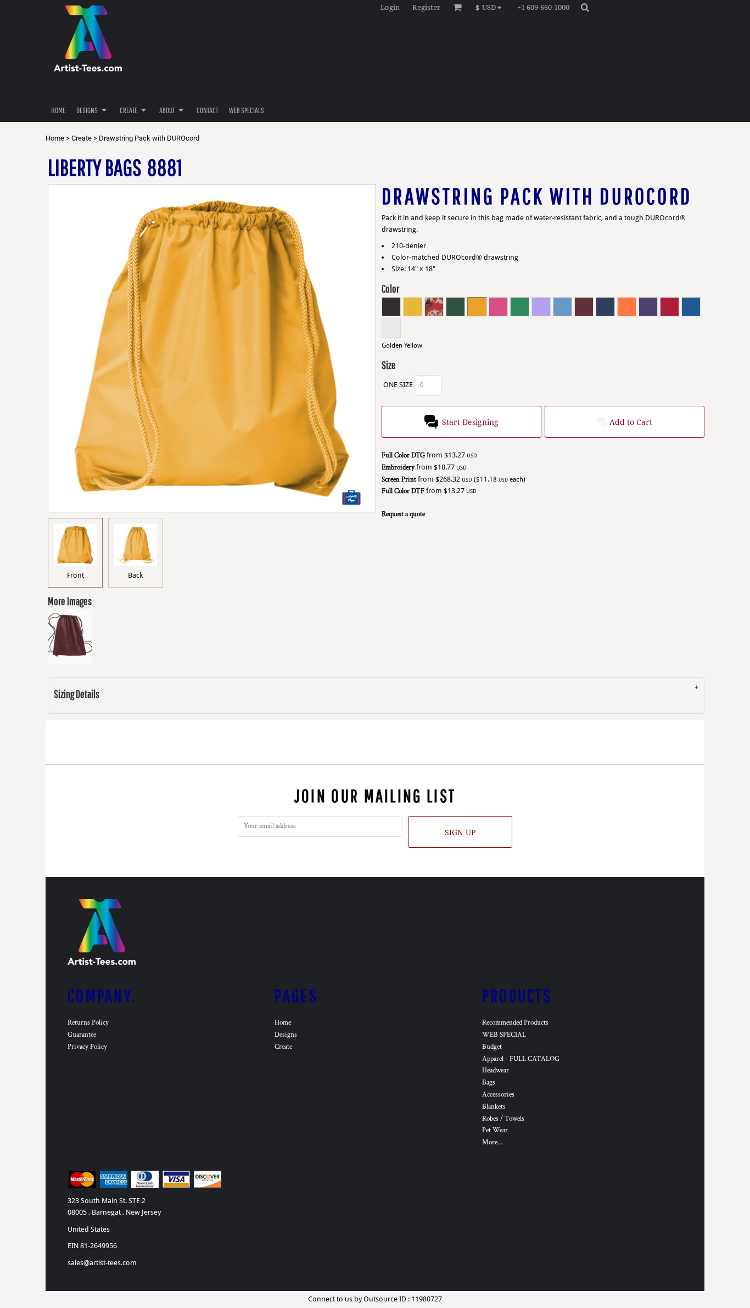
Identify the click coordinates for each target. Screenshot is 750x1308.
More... (492, 1142)
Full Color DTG (403, 455)
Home (55, 138)
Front (75, 575)
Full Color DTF (403, 491)
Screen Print (399, 479)
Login (390, 7)
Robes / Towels (503, 1118)
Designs (286, 1034)
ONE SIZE (398, 385)
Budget (492, 1047)
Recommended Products (515, 1022)
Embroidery (398, 467)
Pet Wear (495, 1130)
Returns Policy (88, 1022)
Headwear (495, 1070)
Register (426, 7)
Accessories (498, 1094)
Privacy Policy (87, 1047)
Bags (488, 1082)
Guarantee (82, 1034)
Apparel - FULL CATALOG (520, 1059)
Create (81, 138)
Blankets (494, 1106)
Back (135, 575)
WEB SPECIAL (504, 1034)
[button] (491, 7)
